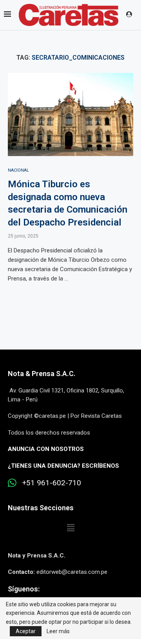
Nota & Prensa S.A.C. (42, 373)
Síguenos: (24, 589)
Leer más (58, 631)
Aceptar (26, 631)
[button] (70, 528)
